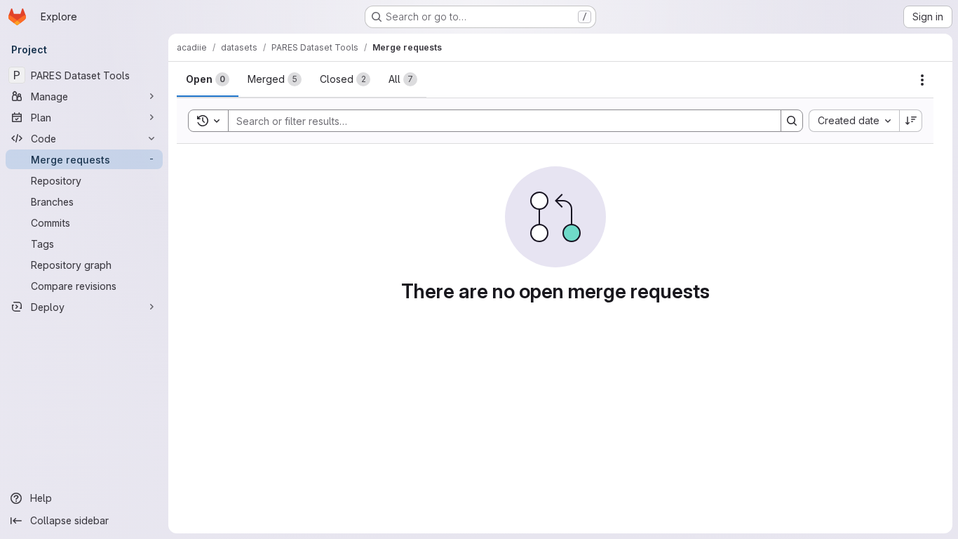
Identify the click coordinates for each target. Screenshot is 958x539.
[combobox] (854, 120)
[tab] (207, 79)
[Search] (792, 120)
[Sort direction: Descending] (911, 120)
